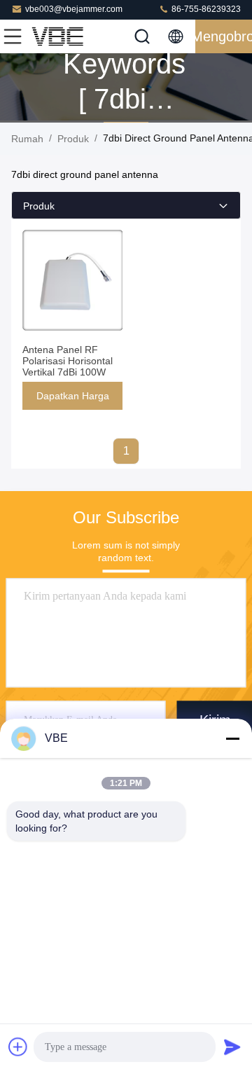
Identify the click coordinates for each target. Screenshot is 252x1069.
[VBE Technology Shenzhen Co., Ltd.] (59, 36)
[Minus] (232, 738)
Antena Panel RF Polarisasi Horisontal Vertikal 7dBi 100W (67, 361)
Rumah (27, 138)
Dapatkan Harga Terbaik (72, 400)
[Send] (232, 1046)
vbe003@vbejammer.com (73, 9)
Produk (73, 138)
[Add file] (18, 1046)
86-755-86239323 (205, 9)
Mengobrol (223, 36)
